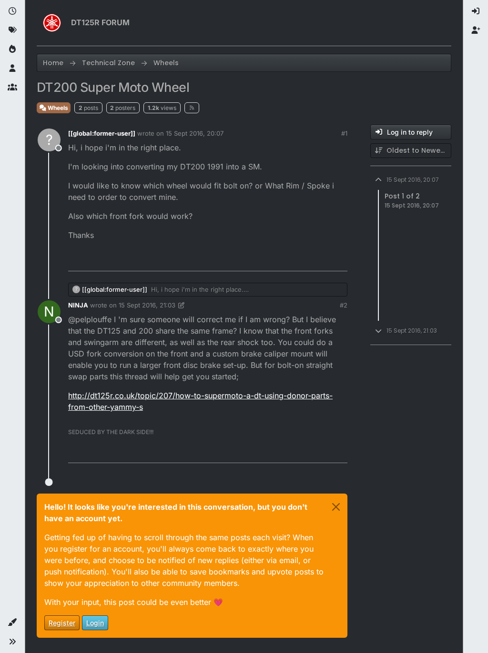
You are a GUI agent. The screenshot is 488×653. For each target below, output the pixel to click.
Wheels (57, 107)
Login (95, 623)
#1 (344, 133)
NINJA (78, 305)
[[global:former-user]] (101, 133)
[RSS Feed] (191, 107)
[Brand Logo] (52, 22)
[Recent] (12, 11)
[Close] (336, 507)
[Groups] (12, 87)
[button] (12, 622)
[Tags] (12, 30)
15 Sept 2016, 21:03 (147, 305)
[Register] (475, 30)
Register (62, 623)
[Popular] (12, 49)
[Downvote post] (320, 259)
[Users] (12, 68)
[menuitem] (475, 11)
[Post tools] (339, 259)
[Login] (475, 11)
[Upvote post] (286, 259)
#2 (343, 305)
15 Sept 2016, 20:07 (195, 133)
